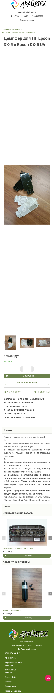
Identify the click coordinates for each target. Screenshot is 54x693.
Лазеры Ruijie (10, 677)
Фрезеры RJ (10, 682)
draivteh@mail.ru (27, 642)
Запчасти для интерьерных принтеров (18, 32)
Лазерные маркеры (13, 691)
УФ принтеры (10, 658)
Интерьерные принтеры (10, 671)
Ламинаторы (10, 686)
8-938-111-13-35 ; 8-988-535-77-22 (27, 645)
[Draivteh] (27, 4)
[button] (5, 342)
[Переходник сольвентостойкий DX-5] (27, 533)
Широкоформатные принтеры (13, 663)
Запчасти (16, 29)
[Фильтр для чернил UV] (27, 588)
